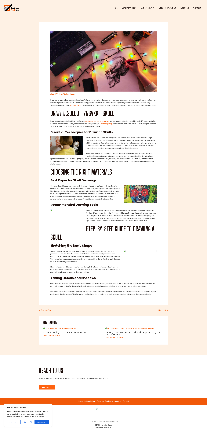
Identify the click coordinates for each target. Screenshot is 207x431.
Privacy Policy (89, 401)
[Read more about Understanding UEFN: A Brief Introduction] (59, 328)
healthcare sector (76, 105)
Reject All (28, 422)
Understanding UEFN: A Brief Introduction (65, 332)
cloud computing (106, 124)
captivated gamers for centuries (97, 121)
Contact (197, 7)
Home (115, 7)
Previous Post (45, 310)
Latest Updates (57, 94)
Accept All (42, 422)
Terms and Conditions (105, 401)
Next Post (163, 310)
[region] (28, 415)
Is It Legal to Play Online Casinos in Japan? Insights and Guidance (132, 333)
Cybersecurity (147, 7)
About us (184, 7)
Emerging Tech (129, 7)
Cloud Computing (167, 7)
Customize (14, 422)
